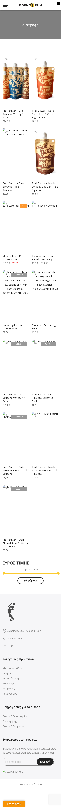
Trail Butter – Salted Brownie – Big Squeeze (14, 187)
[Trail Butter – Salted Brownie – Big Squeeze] (16, 153)
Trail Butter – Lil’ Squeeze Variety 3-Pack (43, 398)
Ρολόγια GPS (10, 693)
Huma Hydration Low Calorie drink (15, 327)
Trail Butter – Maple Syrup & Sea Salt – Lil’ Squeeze (44, 470)
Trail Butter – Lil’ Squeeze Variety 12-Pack (14, 398)
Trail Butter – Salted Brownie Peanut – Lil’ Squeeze (15, 470)
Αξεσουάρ (8, 683)
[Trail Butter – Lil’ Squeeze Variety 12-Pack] (16, 365)
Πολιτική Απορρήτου (14, 726)
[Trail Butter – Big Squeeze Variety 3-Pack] (16, 81)
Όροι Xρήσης (10, 721)
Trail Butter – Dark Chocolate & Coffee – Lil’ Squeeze (15, 543)
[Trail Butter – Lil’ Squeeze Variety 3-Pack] (45, 365)
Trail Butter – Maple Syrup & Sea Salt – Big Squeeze (45, 187)
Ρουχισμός (9, 688)
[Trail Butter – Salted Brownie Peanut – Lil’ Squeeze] (16, 437)
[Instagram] (12, 646)
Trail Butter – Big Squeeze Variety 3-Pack (13, 114)
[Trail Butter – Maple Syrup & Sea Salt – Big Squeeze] (45, 153)
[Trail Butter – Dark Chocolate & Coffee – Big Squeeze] (45, 81)
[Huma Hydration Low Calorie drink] (16, 295)
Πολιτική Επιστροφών (15, 716)
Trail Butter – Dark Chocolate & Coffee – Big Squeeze (44, 114)
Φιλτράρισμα (30, 580)
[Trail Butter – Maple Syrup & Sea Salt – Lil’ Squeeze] (45, 437)
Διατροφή (8, 673)
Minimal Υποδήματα (13, 668)
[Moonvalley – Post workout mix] (16, 226)
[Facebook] (5, 646)
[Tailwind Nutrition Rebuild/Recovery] (45, 226)
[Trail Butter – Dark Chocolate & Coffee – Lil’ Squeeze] (16, 510)
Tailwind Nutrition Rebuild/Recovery (42, 257)
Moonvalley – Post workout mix (14, 257)
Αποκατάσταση (11, 678)
